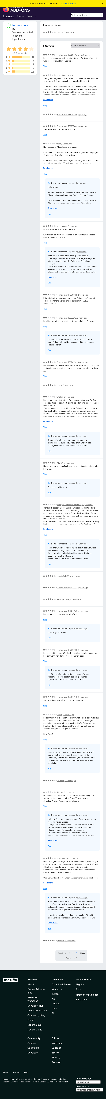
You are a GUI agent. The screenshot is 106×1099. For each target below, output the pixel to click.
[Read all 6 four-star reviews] (21, 61)
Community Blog (36, 1015)
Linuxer (60, 32)
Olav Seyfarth (63, 858)
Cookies (16, 1072)
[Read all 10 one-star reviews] (21, 71)
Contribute (33, 1048)
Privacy (6, 1072)
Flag (45, 66)
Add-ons (32, 979)
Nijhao (59, 714)
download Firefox (68, 3)
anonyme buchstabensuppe (69, 504)
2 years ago (67, 144)
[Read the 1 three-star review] (21, 64)
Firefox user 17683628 (67, 650)
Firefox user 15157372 (67, 588)
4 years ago (87, 504)
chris (59, 144)
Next (82, 953)
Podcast (56, 1062)
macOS (55, 994)
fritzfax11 (61, 792)
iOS (53, 998)
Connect (32, 1043)
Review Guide (34, 1029)
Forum (30, 1020)
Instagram (57, 1043)
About (30, 984)
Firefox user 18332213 (66, 318)
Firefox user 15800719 (67, 697)
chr (58, 75)
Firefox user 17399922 (67, 295)
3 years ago (69, 32)
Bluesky (56, 1057)
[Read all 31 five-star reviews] (21, 57)
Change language (83, 1078)
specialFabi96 (63, 576)
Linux (54, 1008)
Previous (62, 953)
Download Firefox (61, 984)
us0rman (60, 781)
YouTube (56, 1048)
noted (27, 1079)
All (53, 1013)
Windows (57, 989)
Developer (32, 1052)
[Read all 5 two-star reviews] (21, 68)
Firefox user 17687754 (67, 611)
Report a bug (34, 1024)
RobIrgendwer (63, 599)
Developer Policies (37, 1010)
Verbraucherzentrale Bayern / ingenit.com (22, 36)
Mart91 (60, 463)
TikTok (55, 1052)
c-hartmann (62, 226)
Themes (20, 16)
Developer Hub (35, 1005)
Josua (59, 385)
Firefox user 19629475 (67, 55)
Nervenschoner (20, 25)
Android (56, 1003)
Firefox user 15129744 (67, 126)
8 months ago (84, 55)
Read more (48, 100)
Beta (78, 989)
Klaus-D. (60, 941)
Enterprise (81, 999)
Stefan (60, 397)
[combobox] (87, 15)
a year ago (82, 114)
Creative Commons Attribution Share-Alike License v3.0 (27, 1082)
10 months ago (67, 75)
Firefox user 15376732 (67, 362)
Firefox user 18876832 (67, 114)
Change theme (82, 1086)
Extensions (8, 16)
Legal (26, 1072)
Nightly (80, 984)
